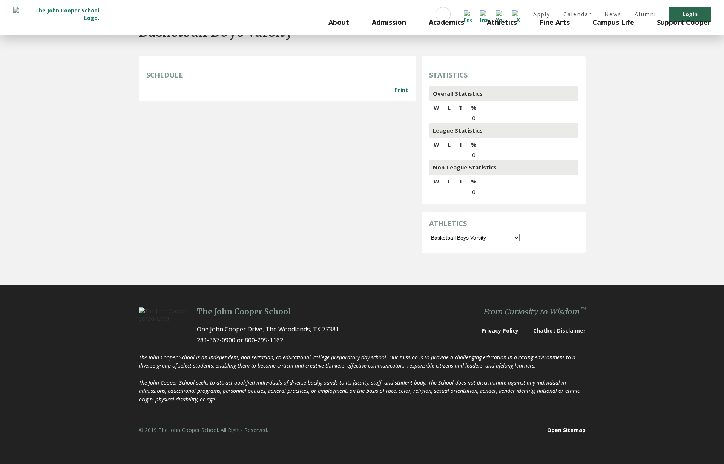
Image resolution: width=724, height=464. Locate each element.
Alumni (645, 14)
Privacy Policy (500, 330)
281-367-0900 (216, 340)
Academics (446, 22)
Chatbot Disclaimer (559, 330)
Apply (542, 14)
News (612, 14)
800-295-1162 (264, 340)
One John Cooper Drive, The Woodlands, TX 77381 (268, 329)
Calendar (577, 14)
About (338, 22)
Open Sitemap (566, 429)
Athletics (502, 22)
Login (690, 14)
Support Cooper (684, 22)
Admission (389, 22)
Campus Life (613, 22)
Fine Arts (555, 22)
